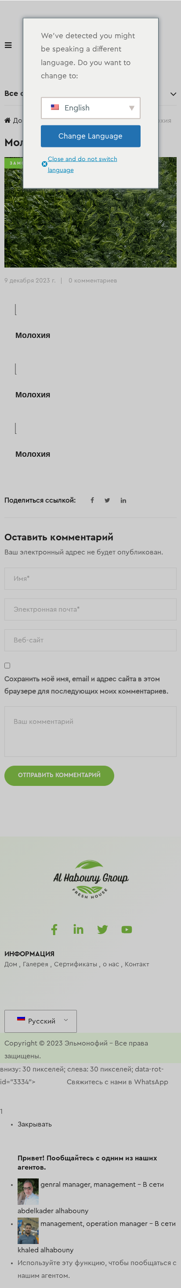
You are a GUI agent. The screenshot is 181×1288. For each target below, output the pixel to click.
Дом (20, 120)
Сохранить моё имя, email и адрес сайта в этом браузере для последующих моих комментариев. (86, 685)
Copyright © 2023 (33, 1043)
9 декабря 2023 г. (30, 281)
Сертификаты (75, 964)
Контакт (137, 964)
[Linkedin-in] (79, 930)
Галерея (35, 964)
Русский (40, 1021)
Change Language (90, 135)
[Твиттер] (103, 930)
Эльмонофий (86, 1043)
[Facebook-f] (54, 930)
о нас (111, 964)
